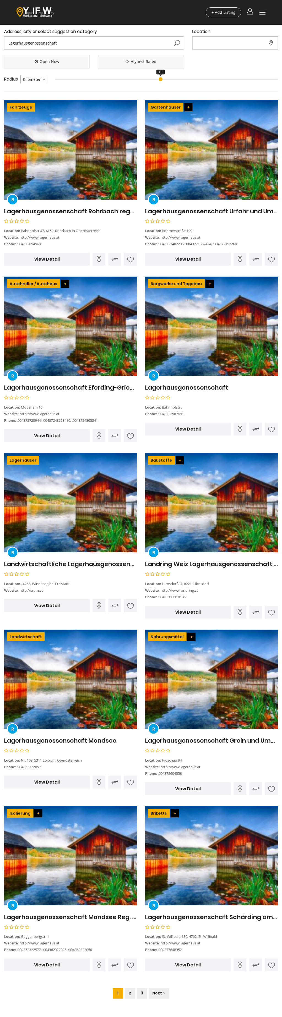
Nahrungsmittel (167, 637)
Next (157, 993)
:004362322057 (29, 766)
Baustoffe (161, 460)
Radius (11, 79)
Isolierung (20, 813)
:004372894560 (29, 243)
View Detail (47, 259)
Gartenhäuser (166, 107)
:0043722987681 (171, 413)
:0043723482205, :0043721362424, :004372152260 (197, 243)
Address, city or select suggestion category (50, 31)
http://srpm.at (31, 590)
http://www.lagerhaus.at (39, 237)
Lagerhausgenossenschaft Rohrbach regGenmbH (70, 211)
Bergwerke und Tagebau (176, 283)
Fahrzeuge (21, 107)
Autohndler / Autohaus (33, 283)
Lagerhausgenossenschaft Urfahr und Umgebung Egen (211, 211)
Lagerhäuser (23, 460)
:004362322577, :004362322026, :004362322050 (54, 949)
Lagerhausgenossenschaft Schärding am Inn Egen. (211, 917)
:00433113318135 (172, 596)
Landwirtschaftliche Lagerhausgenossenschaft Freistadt (70, 564)
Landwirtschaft (26, 637)
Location (201, 31)
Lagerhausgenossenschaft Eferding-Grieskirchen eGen (70, 387)
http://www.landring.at (179, 590)
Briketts (159, 813)
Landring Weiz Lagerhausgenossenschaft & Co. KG (211, 564)
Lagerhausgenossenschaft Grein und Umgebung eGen (211, 740)
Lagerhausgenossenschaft (186, 387)
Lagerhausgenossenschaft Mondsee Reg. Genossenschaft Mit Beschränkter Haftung (70, 917)
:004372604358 (170, 773)
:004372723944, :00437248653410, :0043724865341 (57, 420)
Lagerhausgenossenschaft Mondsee (60, 740)
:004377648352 (170, 949)
